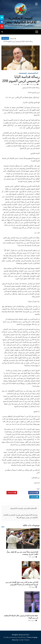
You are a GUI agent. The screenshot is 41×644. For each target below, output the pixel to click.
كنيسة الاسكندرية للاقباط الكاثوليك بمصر (21, 20)
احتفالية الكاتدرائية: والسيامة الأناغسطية (22, 508)
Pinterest (11, 493)
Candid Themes (24, 640)
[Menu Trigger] (36, 4)
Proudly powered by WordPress (15, 637)
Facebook (33, 493)
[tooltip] (2, 17)
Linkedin (34, 497)
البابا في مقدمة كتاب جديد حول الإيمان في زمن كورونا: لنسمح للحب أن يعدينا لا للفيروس (22, 583)
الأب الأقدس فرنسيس (33, 73)
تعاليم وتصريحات (23, 73)
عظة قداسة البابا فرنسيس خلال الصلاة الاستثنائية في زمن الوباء (21, 616)
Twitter (22, 493)
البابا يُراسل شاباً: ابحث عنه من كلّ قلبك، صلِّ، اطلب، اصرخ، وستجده (22, 553)
